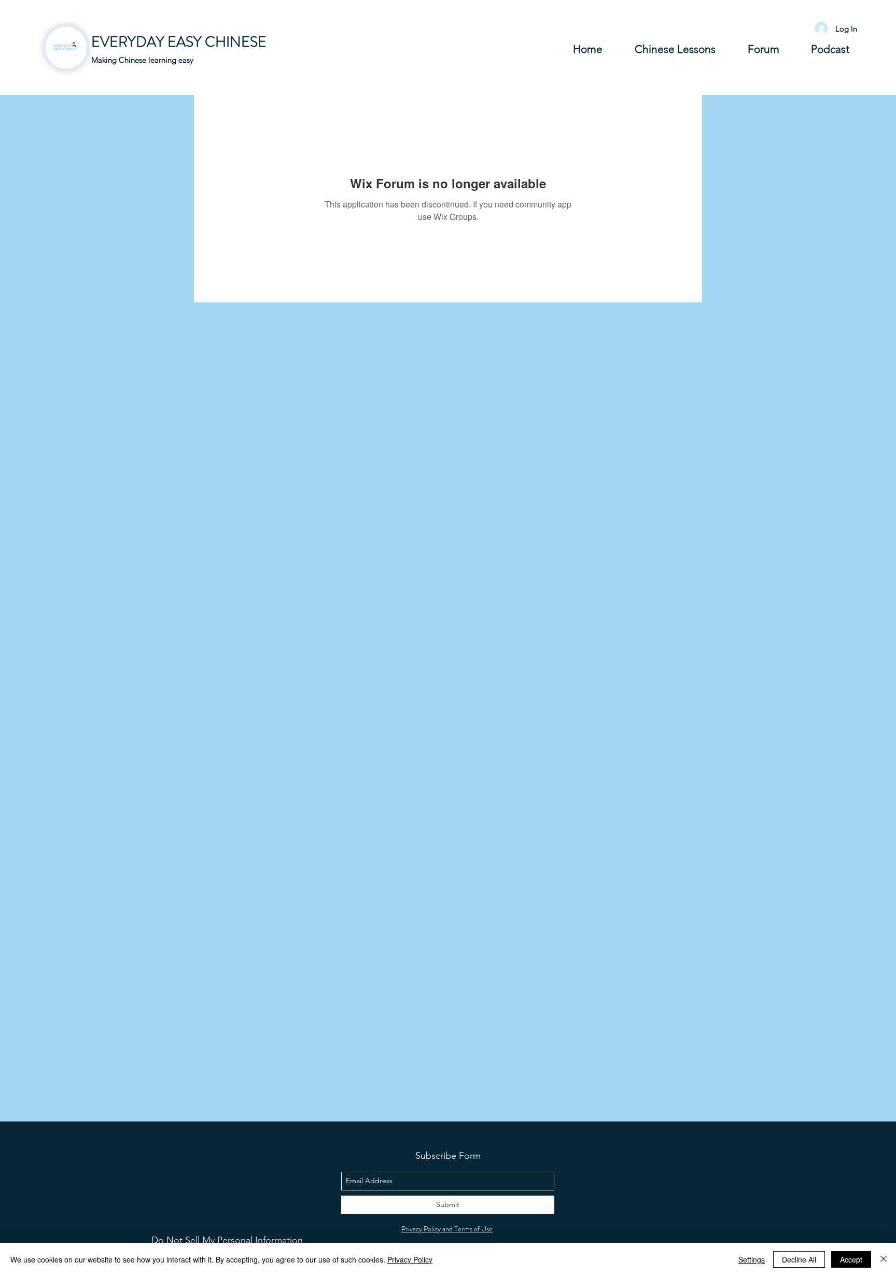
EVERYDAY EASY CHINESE (179, 42)
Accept (851, 1259)
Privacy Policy (409, 1259)
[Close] (883, 1259)
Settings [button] (751, 1259)
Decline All (799, 1259)
